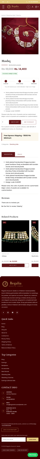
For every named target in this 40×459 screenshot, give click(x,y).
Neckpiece (5, 365)
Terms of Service (7, 345)
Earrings (4, 362)
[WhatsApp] (17, 312)
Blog (3, 327)
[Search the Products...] (28, 7)
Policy (20, 154)
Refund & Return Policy (8, 348)
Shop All (4, 330)
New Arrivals (5, 371)
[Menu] (3, 7)
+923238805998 (6, 425)
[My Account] (32, 6)
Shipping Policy (6, 342)
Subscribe (32, 439)
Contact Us (5, 336)
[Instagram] (8, 312)
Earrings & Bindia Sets (8, 380)
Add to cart (15, 122)
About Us (4, 333)
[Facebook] (3, 312)
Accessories (5, 368)
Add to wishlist (29, 122)
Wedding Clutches (7, 377)
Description (8, 154)
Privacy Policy (6, 339)
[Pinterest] (12, 312)
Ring (3, 359)
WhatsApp (32, 455)
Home (3, 324)
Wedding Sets (14, 144)
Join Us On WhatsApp (10, 430)
